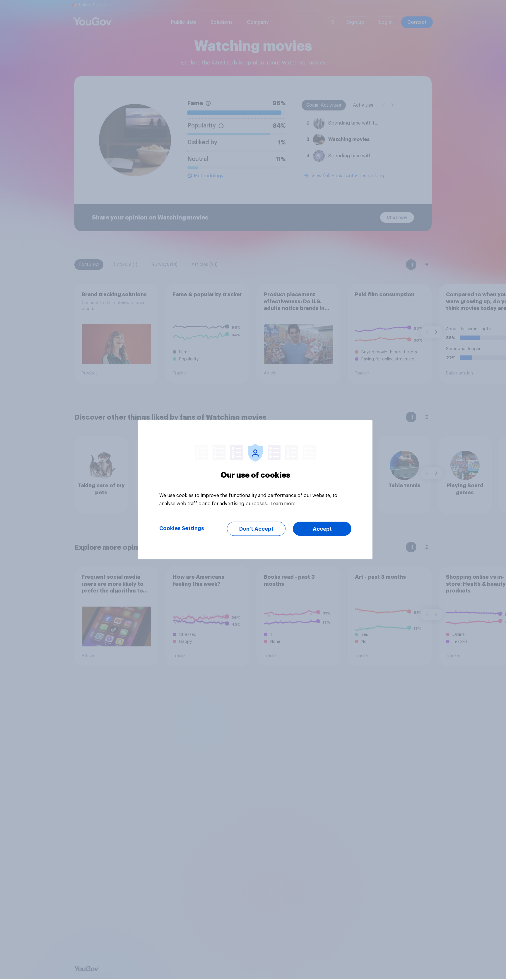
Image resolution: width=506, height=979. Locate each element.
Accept (322, 528)
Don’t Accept (256, 528)
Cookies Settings (181, 528)
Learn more (283, 503)
